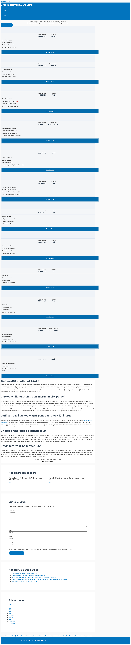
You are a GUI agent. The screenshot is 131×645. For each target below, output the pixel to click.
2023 (10, 610)
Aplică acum (50, 52)
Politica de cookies (26, 636)
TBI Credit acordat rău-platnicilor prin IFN (24, 574)
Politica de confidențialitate (12, 636)
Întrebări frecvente (59, 636)
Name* (11, 530)
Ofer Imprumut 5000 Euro (16, 4)
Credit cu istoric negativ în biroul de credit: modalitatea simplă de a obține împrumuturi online (39, 579)
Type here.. (12, 510)
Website (11, 543)
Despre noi (48, 636)
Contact (89, 636)
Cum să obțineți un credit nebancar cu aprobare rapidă (66, 478)
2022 (10, 619)
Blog (5, 15)
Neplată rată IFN (80, 636)
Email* (11, 537)
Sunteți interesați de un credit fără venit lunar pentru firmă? (25, 478)
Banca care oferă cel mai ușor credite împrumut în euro (28, 576)
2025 (10, 604)
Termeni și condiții (38, 636)
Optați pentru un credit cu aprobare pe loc (24, 581)
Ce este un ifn (70, 636)
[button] (7, 25)
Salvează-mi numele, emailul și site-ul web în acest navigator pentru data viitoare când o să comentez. (41, 549)
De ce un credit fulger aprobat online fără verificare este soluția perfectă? (34, 577)
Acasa (5, 10)
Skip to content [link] (5, 1)
